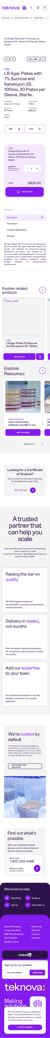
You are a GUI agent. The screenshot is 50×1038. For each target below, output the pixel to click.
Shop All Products (12, 926)
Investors (36, 937)
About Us (36, 930)
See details (19, 357)
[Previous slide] (7, 59)
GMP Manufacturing (13, 934)
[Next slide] (13, 59)
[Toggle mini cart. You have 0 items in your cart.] (38, 7)
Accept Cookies (25, 1027)
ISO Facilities (10, 937)
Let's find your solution (19, 766)
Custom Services (12, 930)
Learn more (27, 1020)
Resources (37, 926)
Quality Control (11, 941)
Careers (36, 934)
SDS (10, 129)
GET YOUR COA (20, 490)
